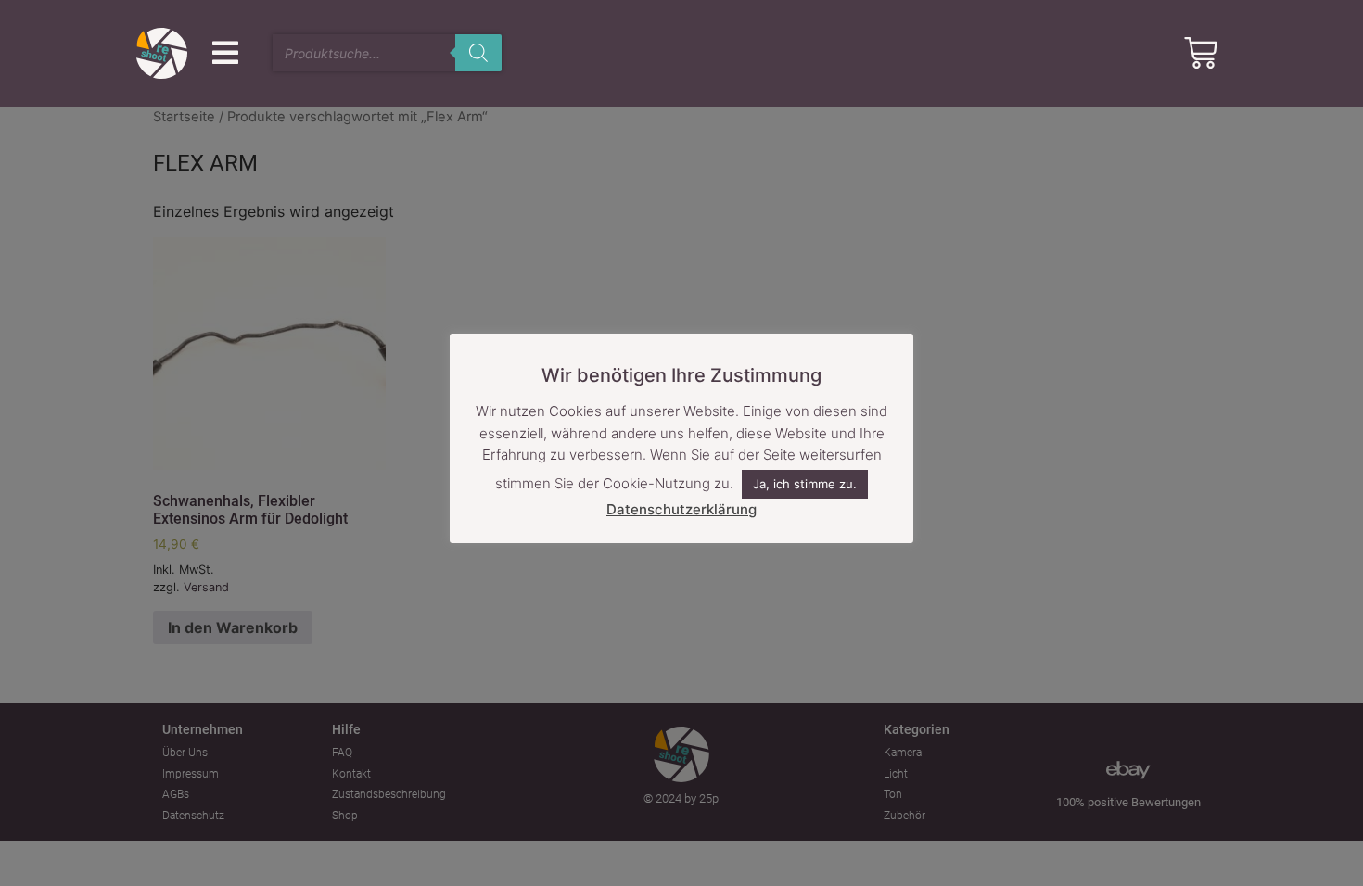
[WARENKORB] (1200, 53)
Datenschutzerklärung (681, 509)
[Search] (478, 52)
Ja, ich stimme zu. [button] (805, 483)
